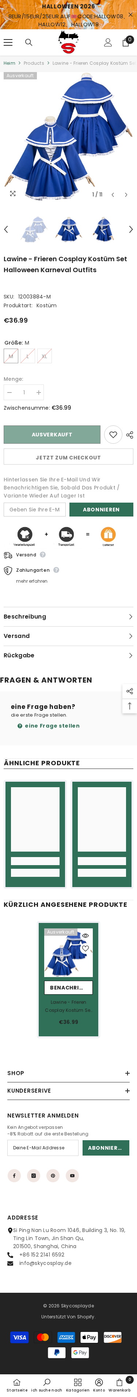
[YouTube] (72, 1176)
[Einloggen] (108, 42)
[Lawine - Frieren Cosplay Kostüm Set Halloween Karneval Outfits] (68, 952)
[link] (35, 861)
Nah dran (130, 15)
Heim (9, 63)
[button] (112, 194)
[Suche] (28, 42)
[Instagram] (34, 1176)
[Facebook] (14, 1176)
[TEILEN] (127, 435)
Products (34, 63)
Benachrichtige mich (71, 987)
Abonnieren (101, 509)
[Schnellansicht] (85, 935)
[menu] (8, 42)
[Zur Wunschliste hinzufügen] (113, 434)
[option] (68, 137)
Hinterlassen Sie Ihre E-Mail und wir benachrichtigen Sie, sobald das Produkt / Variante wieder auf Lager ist (61, 487)
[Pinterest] (53, 1176)
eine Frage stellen (52, 725)
